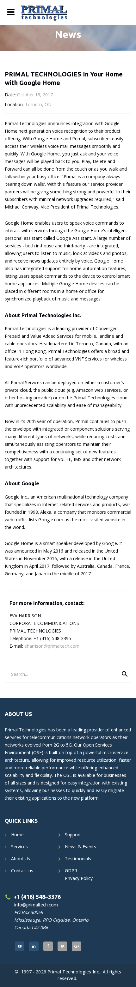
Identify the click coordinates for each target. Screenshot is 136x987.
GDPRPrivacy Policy (79, 874)
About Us (20, 859)
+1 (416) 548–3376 (37, 896)
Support (73, 835)
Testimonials (78, 859)
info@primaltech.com (36, 905)
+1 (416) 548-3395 (52, 638)
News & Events (80, 847)
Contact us (22, 871)
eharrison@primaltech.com (51, 646)
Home (17, 835)
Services (19, 847)
